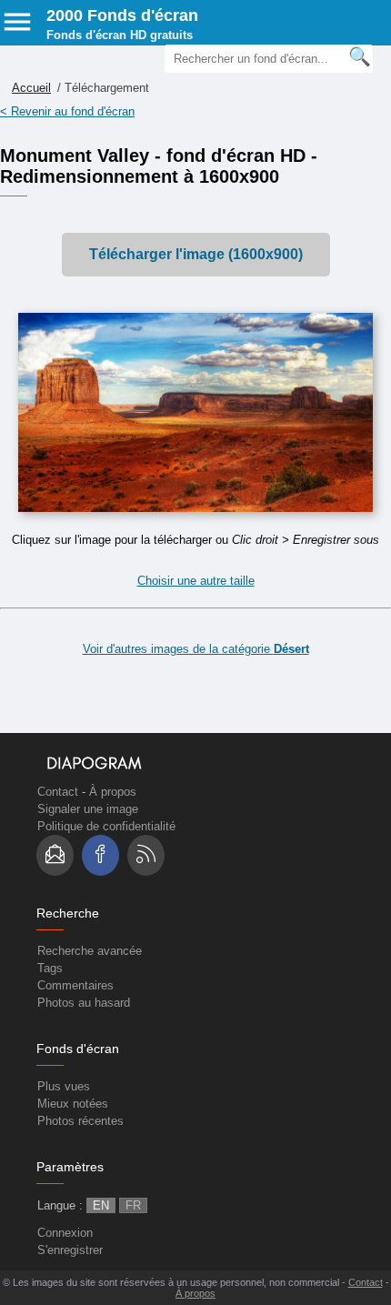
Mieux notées (72, 1103)
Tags (50, 968)
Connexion (65, 1233)
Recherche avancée (89, 951)
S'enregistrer (70, 1250)
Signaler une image (87, 809)
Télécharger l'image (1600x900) (196, 254)
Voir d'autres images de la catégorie (196, 649)
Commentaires (75, 985)
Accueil (31, 88)
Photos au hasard (83, 1002)
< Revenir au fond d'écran (67, 111)
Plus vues (63, 1086)
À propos (112, 791)
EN (101, 1205)
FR (133, 1205)
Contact (57, 791)
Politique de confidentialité (106, 826)
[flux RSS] (146, 855)
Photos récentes (80, 1121)
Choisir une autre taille (196, 580)
